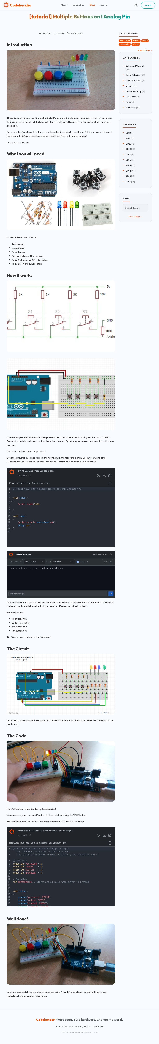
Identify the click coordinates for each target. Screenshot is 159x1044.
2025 (128, 138)
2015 (128, 165)
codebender (124, 44)
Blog (92, 4)
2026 (128, 132)
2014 (128, 170)
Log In (148, 5)
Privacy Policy (82, 1026)
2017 (128, 154)
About (64, 4)
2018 (128, 149)
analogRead (125, 41)
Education (78, 4)
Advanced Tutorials (135, 66)
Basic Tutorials (76, 33)
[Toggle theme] (136, 5)
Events (129, 85)
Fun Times (131, 96)
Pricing (104, 4)
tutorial (135, 44)
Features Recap (134, 91)
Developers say (133, 80)
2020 (129, 143)
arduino (136, 41)
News (128, 102)
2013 (128, 176)
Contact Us (98, 1026)
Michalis (60, 33)
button (145, 41)
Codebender (20, 5)
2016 (128, 160)
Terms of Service (64, 1026)
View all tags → (145, 50)
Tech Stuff (131, 107)
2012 (128, 181)
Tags (126, 198)
